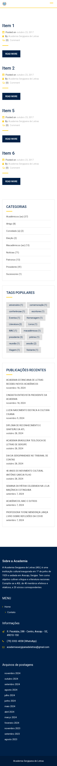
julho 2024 (10, 695)
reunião (14, 343)
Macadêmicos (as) (15, 245)
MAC (13, 330)
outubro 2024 (11, 678)
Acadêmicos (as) (14, 216)
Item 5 (8, 110)
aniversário (16, 305)
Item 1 (8, 25)
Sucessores (12, 274)
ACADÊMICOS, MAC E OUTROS (21, 501)
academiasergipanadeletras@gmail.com (28, 647)
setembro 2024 (12, 684)
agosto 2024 (11, 689)
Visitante (32, 350)
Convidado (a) (13, 231)
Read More (11, 54)
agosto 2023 (11, 739)
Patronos (11, 259)
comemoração (38, 305)
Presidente (11, 267)
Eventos (14, 318)
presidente (16, 337)
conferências (17, 311)
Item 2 (8, 68)
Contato (11, 612)
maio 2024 (10, 706)
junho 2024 (10, 700)
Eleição (9, 238)
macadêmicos (32, 330)
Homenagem (35, 318)
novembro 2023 (12, 728)
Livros (32, 324)
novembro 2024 (12, 673)
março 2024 (11, 717)
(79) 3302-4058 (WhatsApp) (22, 641)
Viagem (14, 350)
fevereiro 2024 (12, 722)
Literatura (15, 324)
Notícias (10, 252)
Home (8, 606)
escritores (38, 311)
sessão (31, 343)
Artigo (9, 223)
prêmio (34, 337)
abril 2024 (9, 711)
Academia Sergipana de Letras (23, 36)
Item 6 (8, 153)
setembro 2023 (12, 734)
